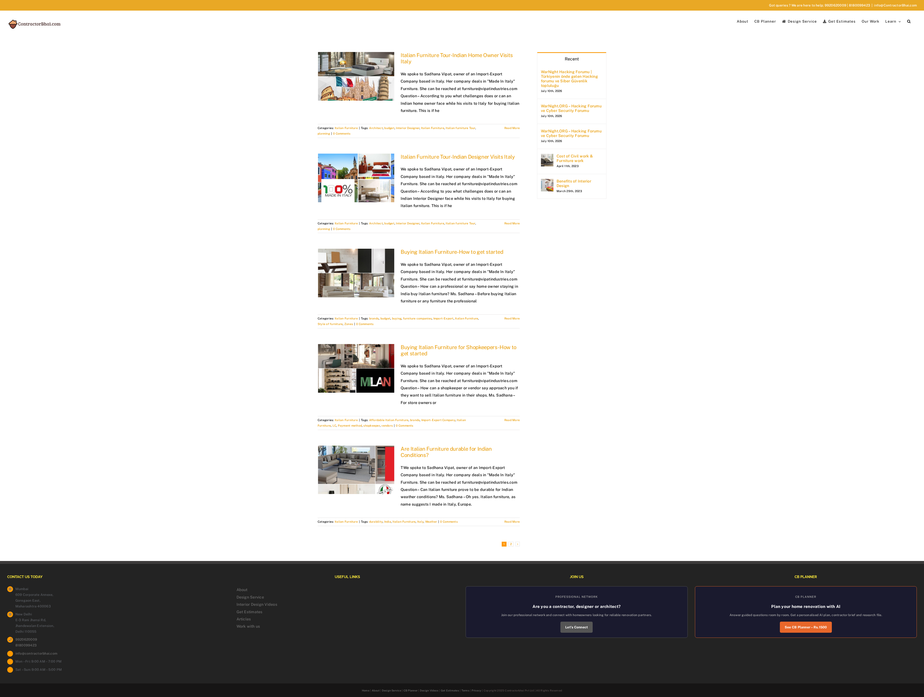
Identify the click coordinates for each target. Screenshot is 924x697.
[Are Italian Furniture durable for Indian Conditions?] (356, 470)
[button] (909, 21)
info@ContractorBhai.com (895, 5)
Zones (348, 324)
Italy (420, 521)
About (242, 589)
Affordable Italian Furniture (389, 420)
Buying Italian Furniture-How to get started (452, 252)
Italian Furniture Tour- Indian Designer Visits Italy (458, 157)
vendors (387, 425)
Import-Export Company (438, 420)
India (387, 521)
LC (334, 425)
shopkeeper (371, 425)
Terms (465, 690)
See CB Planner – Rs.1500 (806, 627)
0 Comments (341, 133)
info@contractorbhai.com (36, 653)
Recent (572, 58)
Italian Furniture (346, 128)
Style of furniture (330, 324)
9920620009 (835, 5)
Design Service (250, 597)
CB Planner (410, 690)
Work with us (248, 626)
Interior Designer (407, 128)
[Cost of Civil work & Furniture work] (547, 157)
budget (389, 128)
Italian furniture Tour (460, 128)
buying (396, 318)
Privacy (476, 690)
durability (376, 521)
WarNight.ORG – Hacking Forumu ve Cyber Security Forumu (571, 108)
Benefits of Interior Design (574, 183)
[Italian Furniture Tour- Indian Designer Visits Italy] (356, 178)
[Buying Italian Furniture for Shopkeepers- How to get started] (356, 368)
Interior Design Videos (257, 604)
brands (374, 318)
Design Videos (429, 690)
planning (324, 133)
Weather (431, 521)
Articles (244, 619)
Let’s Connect (576, 627)
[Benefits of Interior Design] (547, 182)
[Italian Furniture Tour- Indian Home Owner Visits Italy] (356, 76)
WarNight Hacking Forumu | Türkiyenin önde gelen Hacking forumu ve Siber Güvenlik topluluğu (569, 79)
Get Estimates (250, 612)
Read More (512, 128)
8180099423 (859, 5)
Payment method (350, 425)
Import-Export (443, 318)
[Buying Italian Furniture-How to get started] (356, 273)
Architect (376, 128)
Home (365, 690)
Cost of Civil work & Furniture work (575, 158)
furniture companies (417, 318)
